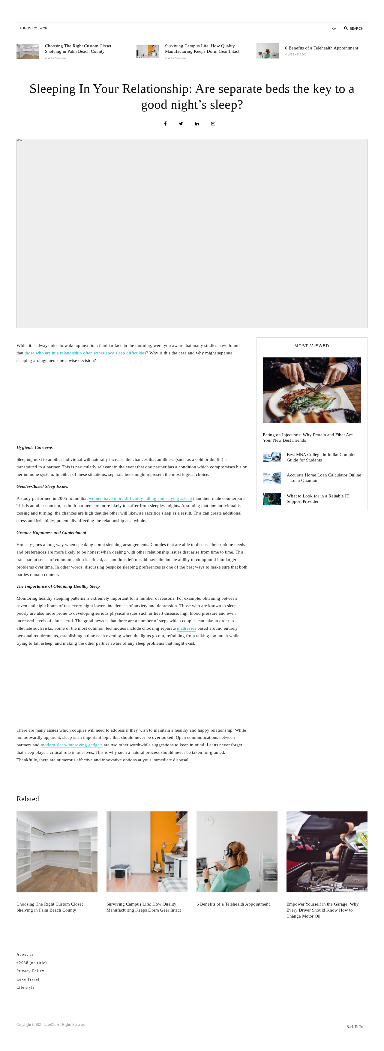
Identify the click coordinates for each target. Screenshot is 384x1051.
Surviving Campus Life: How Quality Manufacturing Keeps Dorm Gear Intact (202, 48)
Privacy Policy (30, 971)
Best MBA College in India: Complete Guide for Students (322, 457)
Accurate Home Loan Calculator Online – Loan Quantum (324, 478)
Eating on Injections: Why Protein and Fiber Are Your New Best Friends (308, 437)
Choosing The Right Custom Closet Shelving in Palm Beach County (78, 48)
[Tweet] (181, 123)
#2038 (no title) (31, 962)
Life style (25, 987)
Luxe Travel (28, 979)
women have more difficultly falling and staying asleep (140, 498)
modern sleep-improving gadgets (72, 744)
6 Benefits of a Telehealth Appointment (321, 48)
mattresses (186, 628)
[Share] (165, 123)
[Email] (213, 123)
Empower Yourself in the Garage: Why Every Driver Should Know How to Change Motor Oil (322, 910)
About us (25, 954)
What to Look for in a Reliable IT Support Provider (318, 499)
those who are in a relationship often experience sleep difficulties (85, 353)
